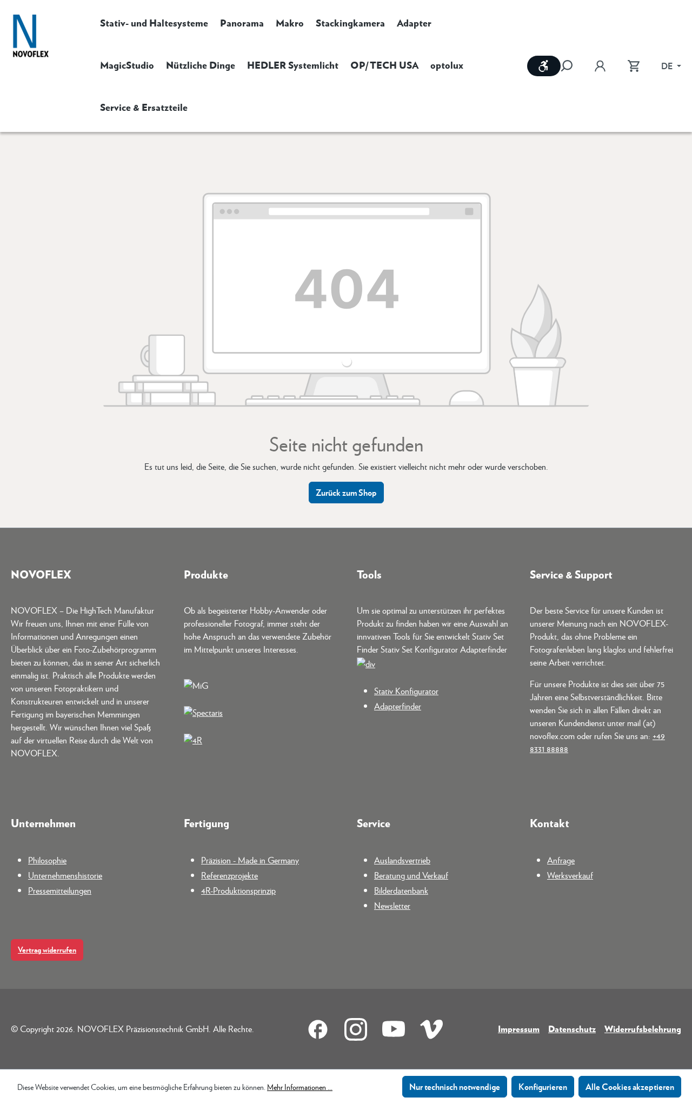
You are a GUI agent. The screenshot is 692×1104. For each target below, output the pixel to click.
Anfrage (561, 860)
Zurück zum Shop (346, 492)
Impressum (519, 1028)
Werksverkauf (570, 875)
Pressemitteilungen (59, 890)
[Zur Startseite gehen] (31, 37)
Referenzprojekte (229, 875)
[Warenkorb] (633, 66)
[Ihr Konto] (600, 66)
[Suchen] (572, 66)
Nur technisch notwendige (454, 1086)
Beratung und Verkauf (411, 875)
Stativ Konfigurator (406, 690)
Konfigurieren (542, 1086)
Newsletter (392, 905)
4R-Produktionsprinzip (238, 890)
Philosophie (47, 860)
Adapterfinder (397, 706)
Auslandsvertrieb (402, 860)
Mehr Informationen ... (299, 1086)
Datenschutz (572, 1028)
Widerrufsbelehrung (642, 1028)
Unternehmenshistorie (65, 875)
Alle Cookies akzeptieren (629, 1086)
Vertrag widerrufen (47, 949)
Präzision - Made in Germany (250, 860)
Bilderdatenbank (401, 890)
